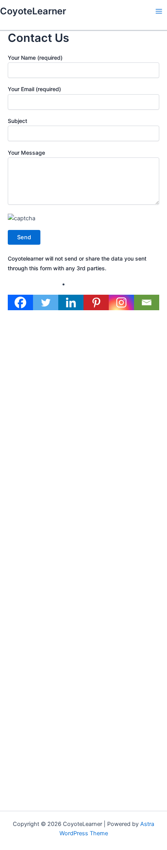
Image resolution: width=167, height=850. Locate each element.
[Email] (146, 302)
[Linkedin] (71, 302)
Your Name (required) (35, 57)
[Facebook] (20, 302)
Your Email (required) (34, 89)
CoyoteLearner (33, 11)
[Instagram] (121, 302)
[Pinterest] (96, 302)
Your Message (26, 152)
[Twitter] (45, 302)
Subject (17, 120)
